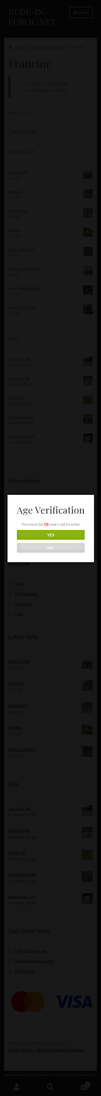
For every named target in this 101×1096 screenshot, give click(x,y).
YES (50, 534)
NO (50, 547)
